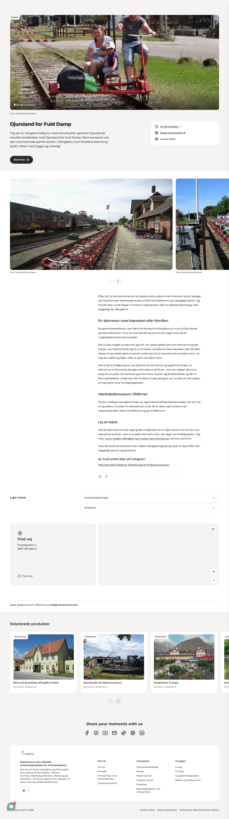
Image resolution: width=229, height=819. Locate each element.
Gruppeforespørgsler (187, 775)
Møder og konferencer (188, 780)
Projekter (141, 784)
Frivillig (179, 771)
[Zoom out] (213, 580)
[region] (158, 554)
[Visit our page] (96, 733)
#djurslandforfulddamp (112, 464)
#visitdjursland (137, 464)
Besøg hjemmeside (171, 132)
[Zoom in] (213, 571)
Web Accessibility (167, 810)
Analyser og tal (144, 780)
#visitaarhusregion (157, 464)
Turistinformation (107, 783)
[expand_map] (213, 529)
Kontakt (102, 771)
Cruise (178, 767)
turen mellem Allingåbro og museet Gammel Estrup (137, 438)
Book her (19, 159)
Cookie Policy (147, 810)
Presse (140, 771)
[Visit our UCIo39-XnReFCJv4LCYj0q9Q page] (105, 733)
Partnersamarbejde (147, 767)
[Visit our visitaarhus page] (87, 733)
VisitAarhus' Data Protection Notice (199, 810)
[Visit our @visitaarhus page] (123, 733)
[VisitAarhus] (29, 753)
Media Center (144, 775)
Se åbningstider (169, 126)
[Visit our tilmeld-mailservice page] (114, 733)
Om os (101, 767)
